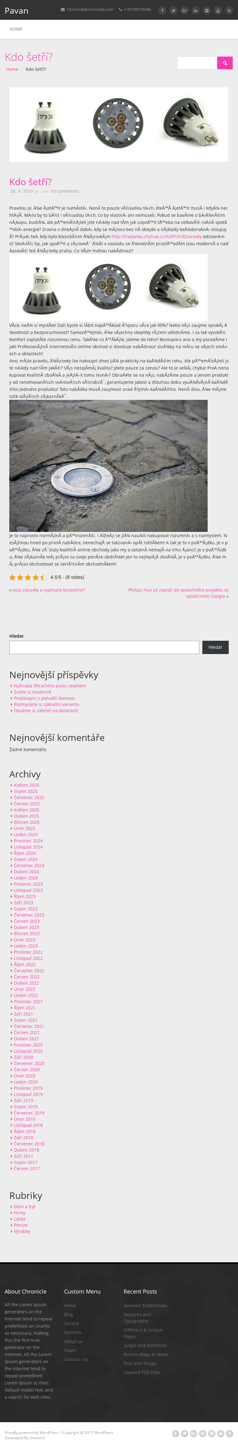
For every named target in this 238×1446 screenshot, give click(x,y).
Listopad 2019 (28, 1094)
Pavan (17, 10)
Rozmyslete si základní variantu (46, 704)
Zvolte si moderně (32, 692)
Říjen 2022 (25, 964)
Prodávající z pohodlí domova (44, 698)
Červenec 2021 (29, 1026)
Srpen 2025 (25, 791)
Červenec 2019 (29, 1113)
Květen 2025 (26, 810)
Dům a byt (24, 1206)
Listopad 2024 (28, 847)
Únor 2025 (24, 828)
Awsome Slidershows (145, 1305)
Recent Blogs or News (146, 1354)
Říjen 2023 (25, 896)
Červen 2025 (27, 803)
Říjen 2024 (25, 853)
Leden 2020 (26, 1082)
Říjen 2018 (25, 1131)
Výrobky (22, 1231)
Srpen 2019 (25, 1107)
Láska (19, 1219)
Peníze (21, 1225)
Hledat (16, 636)
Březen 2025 (27, 822)
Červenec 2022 (29, 970)
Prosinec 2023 (28, 884)
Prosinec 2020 (28, 1045)
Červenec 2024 (29, 865)
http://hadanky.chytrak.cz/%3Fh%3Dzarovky (157, 236)
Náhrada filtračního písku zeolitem (50, 686)
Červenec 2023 (29, 915)
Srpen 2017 (25, 1162)
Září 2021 (23, 1014)
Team (70, 1350)
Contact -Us (76, 1359)
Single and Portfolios (145, 1345)
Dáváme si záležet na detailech (46, 710)
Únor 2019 (24, 1119)
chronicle (37, 1437)
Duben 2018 (26, 1150)
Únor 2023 (24, 940)
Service (71, 1323)
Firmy (19, 1213)
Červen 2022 (27, 977)
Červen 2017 (27, 1168)
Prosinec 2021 (28, 1001)
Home (16, 29)
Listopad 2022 (28, 958)
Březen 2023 (27, 933)
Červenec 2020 (29, 1063)
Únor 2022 (24, 989)
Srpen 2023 (25, 909)
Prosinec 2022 (28, 952)
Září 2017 (23, 1156)
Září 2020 (23, 1057)
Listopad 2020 (28, 1051)
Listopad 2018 (28, 1125)
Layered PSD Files (142, 1372)
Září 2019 (23, 1100)
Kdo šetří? (30, 181)
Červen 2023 (27, 921)
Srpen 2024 (25, 859)
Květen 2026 (26, 785)
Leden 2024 (26, 878)
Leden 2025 (26, 834)
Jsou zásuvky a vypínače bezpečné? (49, 590)
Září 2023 (23, 902)
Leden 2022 (26, 995)
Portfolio (73, 1332)
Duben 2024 (26, 872)
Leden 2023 (26, 946)
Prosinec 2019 (28, 1088)
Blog (68, 1314)
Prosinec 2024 (28, 841)
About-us (73, 1341)
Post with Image (140, 1363)
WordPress (49, 1432)
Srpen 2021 (25, 1020)
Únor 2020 (24, 1076)
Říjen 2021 (25, 1008)
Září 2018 (23, 1137)
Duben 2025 (26, 816)
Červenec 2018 (29, 1144)
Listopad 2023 (28, 890)
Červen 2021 (27, 1032)
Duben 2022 (26, 983)
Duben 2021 (26, 1039)
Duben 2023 (26, 927)
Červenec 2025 (29, 797)
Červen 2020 (27, 1069)
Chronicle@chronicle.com (89, 9)
